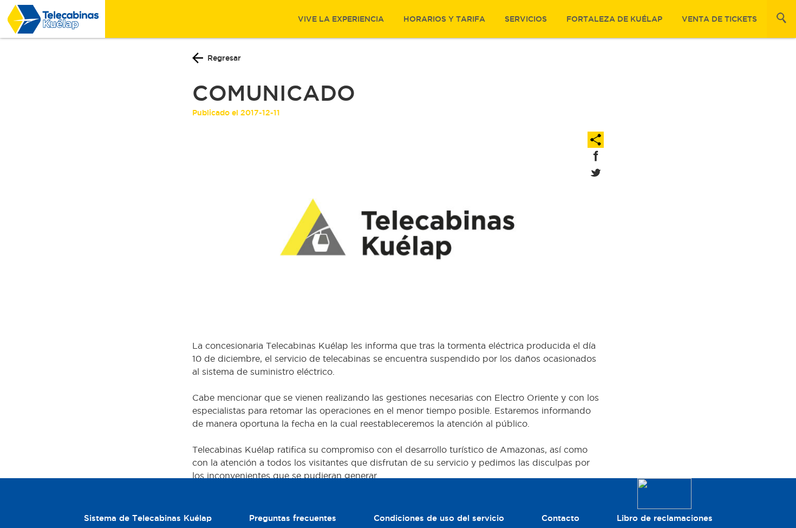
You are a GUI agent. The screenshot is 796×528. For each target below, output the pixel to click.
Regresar (224, 58)
